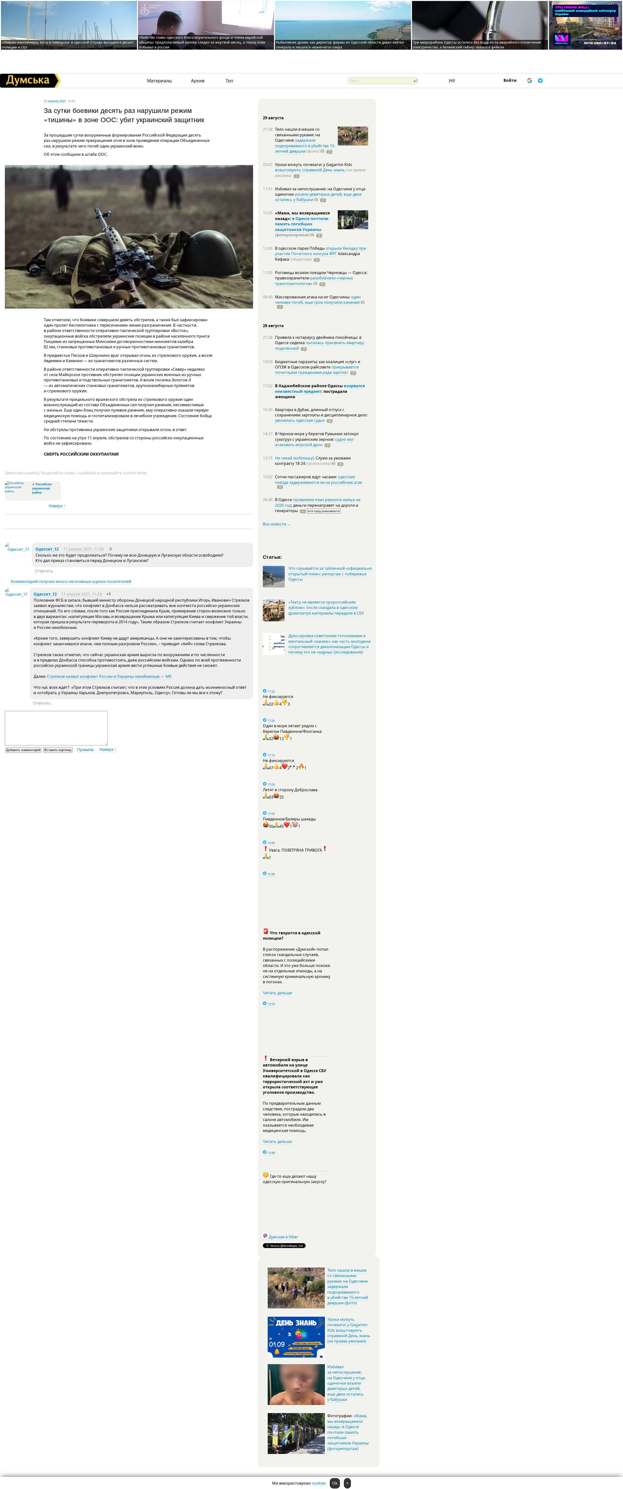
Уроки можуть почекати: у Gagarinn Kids (313, 164)
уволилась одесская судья (300, 420)
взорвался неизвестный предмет (320, 388)
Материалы (159, 80)
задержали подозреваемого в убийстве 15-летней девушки (305, 146)
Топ (229, 80)
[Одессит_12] (17, 549)
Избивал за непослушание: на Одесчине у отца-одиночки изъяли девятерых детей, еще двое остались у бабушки (346, 1383)
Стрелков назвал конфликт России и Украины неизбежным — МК (109, 676)
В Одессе (284, 499)
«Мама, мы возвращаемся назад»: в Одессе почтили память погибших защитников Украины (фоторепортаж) (348, 1432)
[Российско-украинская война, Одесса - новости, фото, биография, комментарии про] (18, 491)
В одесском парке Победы (300, 248)
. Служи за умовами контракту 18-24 (313, 460)
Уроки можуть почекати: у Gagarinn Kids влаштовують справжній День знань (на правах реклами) (348, 1330)
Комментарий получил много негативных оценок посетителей (71, 581)
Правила (85, 749)
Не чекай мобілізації (294, 458)
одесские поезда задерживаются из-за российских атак (318, 479)
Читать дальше (277, 992)
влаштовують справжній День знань (310, 170)
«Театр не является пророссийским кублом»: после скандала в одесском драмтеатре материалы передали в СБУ (326, 607)
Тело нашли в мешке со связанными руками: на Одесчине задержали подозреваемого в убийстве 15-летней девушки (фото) (347, 1286)
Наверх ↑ (57, 505)
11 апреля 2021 (55, 101)
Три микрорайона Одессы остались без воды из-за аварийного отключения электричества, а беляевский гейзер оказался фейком (477, 44)
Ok (335, 1483)
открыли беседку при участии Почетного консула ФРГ (320, 251)
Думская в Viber (283, 1237)
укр (452, 80)
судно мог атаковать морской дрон (314, 442)
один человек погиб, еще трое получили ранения (318, 299)
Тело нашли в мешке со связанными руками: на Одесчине (297, 135)
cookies (319, 1483)
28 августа (273, 325)
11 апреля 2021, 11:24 (81, 594)
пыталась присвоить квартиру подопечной (319, 345)
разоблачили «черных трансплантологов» (314, 280)
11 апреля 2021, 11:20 (83, 549)
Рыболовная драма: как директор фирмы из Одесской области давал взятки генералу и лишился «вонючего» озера (340, 44)
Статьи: (272, 556)
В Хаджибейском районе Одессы (309, 385)
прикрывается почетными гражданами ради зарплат (317, 369)
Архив (197, 80)
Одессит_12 (47, 549)
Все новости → (277, 524)
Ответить (44, 571)
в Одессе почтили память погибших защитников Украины (302, 224)
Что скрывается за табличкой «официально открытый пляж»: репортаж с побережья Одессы (330, 574)
